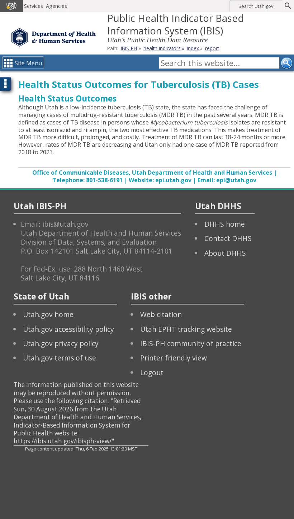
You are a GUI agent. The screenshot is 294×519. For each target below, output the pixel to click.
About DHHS (225, 253)
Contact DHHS (228, 238)
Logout (151, 372)
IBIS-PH (129, 48)
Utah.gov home (48, 314)
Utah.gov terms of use (59, 358)
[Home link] (53, 37)
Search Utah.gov (255, 6)
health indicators (162, 48)
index (193, 48)
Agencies (56, 6)
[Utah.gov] (11, 6)
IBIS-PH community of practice (190, 343)
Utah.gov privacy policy (61, 343)
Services (33, 6)
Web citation (161, 314)
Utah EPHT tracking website (186, 329)
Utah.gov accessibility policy (68, 329)
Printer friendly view (173, 358)
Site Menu (28, 63)
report (212, 48)
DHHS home (224, 224)
